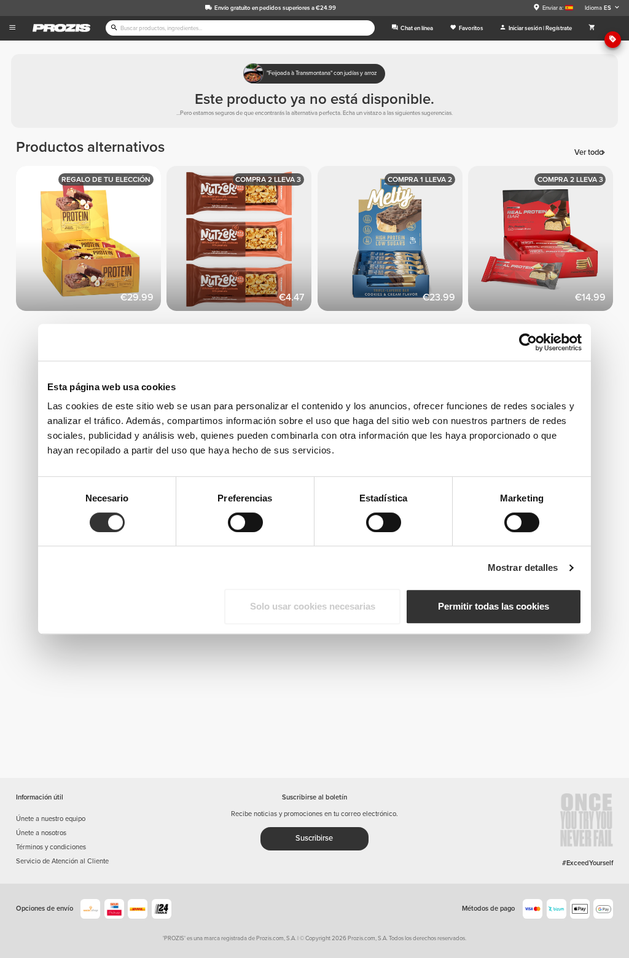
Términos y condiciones (51, 847)
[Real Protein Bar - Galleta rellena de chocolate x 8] (543, 241)
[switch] (245, 522)
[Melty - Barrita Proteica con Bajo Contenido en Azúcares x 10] (393, 241)
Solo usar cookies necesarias (312, 606)
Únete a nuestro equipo (50, 819)
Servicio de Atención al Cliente (62, 861)
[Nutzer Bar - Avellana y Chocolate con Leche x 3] (242, 241)
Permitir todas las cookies (493, 606)
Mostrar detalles (523, 567)
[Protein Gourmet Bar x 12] (91, 241)
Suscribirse (314, 838)
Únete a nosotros (41, 833)
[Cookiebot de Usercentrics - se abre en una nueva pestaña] (528, 342)
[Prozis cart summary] (592, 28)
